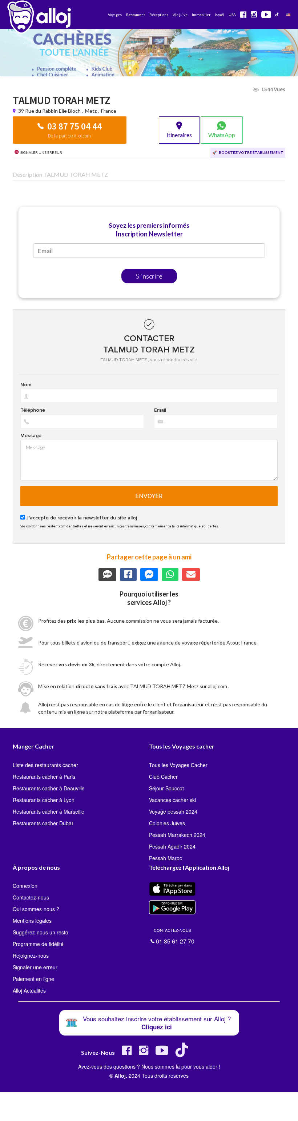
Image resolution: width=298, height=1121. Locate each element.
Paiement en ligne (33, 978)
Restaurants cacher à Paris (44, 776)
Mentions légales (32, 920)
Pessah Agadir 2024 (172, 846)
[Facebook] (127, 1053)
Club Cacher (163, 776)
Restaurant (135, 14)
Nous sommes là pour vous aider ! (180, 1066)
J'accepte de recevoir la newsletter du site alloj (81, 518)
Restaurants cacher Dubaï (43, 823)
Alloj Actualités (29, 990)
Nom (25, 385)
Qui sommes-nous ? (36, 909)
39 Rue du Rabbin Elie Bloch (50, 111)
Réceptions (158, 14)
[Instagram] (143, 1053)
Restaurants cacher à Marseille (48, 811)
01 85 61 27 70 (174, 935)
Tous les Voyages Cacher (178, 765)
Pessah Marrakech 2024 (177, 834)
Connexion (25, 885)
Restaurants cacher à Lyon (43, 799)
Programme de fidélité (38, 944)
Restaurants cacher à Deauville (49, 788)
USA (232, 14)
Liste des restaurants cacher (45, 765)
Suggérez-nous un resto (40, 932)
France (108, 111)
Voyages (115, 14)
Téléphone (32, 410)
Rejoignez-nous (31, 955)
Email (160, 410)
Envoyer (149, 496)
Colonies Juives (167, 823)
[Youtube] (162, 1053)
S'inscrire (149, 276)
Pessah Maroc (165, 858)
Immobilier (201, 14)
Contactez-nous (31, 897)
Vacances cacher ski (172, 799)
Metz (91, 111)
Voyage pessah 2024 (173, 811)
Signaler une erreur (35, 967)
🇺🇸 (288, 14)
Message (30, 436)
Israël (219, 14)
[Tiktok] (183, 1053)
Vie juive (180, 14)
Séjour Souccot (166, 788)
